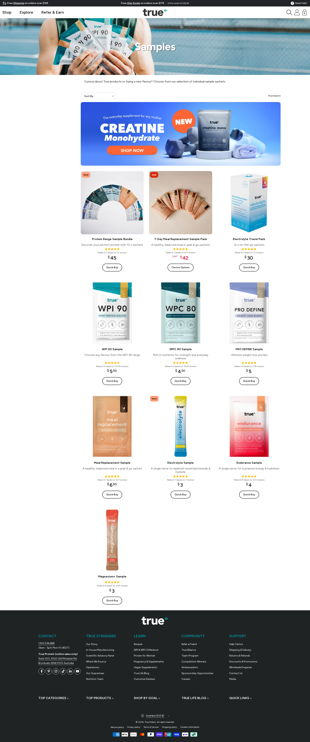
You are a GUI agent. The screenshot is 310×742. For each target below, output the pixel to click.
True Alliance (189, 649)
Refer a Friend (189, 644)
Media (232, 679)
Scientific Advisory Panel (100, 655)
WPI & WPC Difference (146, 649)
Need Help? (301, 3)
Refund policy (117, 727)
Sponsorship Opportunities (197, 673)
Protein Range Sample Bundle (112, 239)
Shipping (18, 3)
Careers (186, 679)
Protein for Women (144, 655)
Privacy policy (133, 727)
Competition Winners (194, 661)
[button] (289, 12)
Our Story (91, 644)
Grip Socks (133, 3)
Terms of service (151, 727)
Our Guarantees (95, 673)
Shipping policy (169, 727)
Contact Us (236, 673)
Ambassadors (190, 667)
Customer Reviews (144, 679)
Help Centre (236, 644)
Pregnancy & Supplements (149, 661)
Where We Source (96, 661)
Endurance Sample (249, 462)
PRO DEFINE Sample (249, 349)
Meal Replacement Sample (112, 462)
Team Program (190, 655)
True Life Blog (141, 673)
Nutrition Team (95, 679)
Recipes (138, 644)
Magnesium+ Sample (112, 576)
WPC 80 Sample (181, 349)
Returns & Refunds (239, 655)
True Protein (150, 722)
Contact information (189, 727)
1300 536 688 (46, 643)
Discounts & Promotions (243, 661)
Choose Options (181, 267)
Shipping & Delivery (240, 649)
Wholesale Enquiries (240, 667)
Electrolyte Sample (180, 462)
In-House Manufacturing (100, 649)
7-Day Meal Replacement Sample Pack (180, 239)
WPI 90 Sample (112, 349)
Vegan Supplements (145, 667)
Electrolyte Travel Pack (249, 239)
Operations (92, 667)
